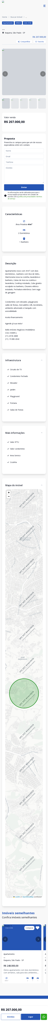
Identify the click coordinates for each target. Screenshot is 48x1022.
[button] (5, 73)
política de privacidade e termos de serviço (25, 197)
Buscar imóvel (16, 17)
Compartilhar (25, 42)
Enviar (24, 187)
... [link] (26, 17)
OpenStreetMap (28, 897)
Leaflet (17, 897)
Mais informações (15, 432)
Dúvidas (10, 1017)
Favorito (41, 42)
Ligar (30, 1017)
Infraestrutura (13, 360)
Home (4, 17)
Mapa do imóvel (14, 485)
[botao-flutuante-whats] (44, 1017)
